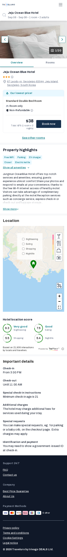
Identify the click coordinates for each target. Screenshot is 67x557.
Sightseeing (32, 238)
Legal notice (10, 543)
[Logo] (8, 5)
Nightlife (30, 253)
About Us (8, 496)
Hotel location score (17, 319)
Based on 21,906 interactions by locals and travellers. (18, 349)
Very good (20, 326)
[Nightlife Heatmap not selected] (58, 236)
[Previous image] (4, 39)
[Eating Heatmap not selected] (58, 243)
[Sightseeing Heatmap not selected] (58, 257)
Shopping (31, 248)
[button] (33, 264)
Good (49, 326)
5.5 (7, 338)
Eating (29, 243)
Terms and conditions (16, 533)
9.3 (7, 328)
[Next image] (62, 39)
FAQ (5, 470)
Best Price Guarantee (16, 491)
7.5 (39, 328)
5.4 (38, 338)
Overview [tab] (17, 62)
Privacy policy (11, 528)
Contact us (10, 475)
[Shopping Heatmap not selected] (58, 250)
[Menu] (60, 4)
